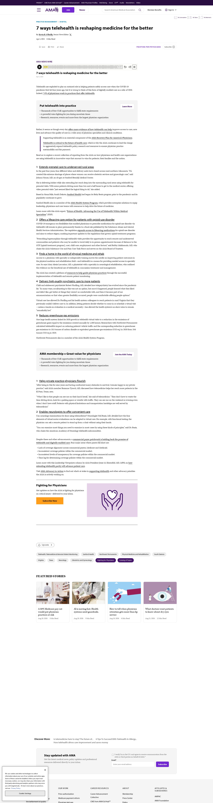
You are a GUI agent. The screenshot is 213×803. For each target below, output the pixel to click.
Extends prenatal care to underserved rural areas (66, 167)
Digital (63, 22)
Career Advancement (72, 3)
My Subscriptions (182, 17)
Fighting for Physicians (149, 47)
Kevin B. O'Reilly (46, 34)
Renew (82, 10)
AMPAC (158, 796)
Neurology (62, 560)
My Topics (195, 17)
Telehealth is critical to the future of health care (65, 143)
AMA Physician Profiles (89, 3)
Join (68, 10)
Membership (128, 794)
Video (138, 3)
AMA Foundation (162, 800)
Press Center (128, 798)
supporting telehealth (99, 471)
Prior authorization (66, 794)
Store (111, 3)
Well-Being (103, 3)
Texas (51, 560)
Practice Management (46, 22)
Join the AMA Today (123, 354)
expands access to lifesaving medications (96, 230)
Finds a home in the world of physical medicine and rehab (71, 253)
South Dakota (159, 554)
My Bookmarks (207, 17)
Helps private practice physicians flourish (62, 381)
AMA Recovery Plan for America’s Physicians (112, 138)
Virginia (41, 560)
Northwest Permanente (108, 554)
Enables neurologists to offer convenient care (64, 411)
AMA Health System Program (84, 203)
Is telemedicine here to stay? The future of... (73, 739)
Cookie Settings (25, 793)
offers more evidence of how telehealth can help (90, 129)
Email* (113, 760)
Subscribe (168, 47)
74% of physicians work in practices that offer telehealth (69, 93)
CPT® (116, 3)
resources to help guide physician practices (86, 273)
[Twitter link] (70, 34)
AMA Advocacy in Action (52, 471)
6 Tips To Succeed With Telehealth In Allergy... (116, 739)
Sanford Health (74, 194)
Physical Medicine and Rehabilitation (135, 554)
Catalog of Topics (125, 560)
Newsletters (130, 3)
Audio (122, 3)
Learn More (127, 106)
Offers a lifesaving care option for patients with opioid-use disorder (77, 219)
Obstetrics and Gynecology (82, 560)
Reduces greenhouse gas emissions (59, 315)
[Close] (45, 770)
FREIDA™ (39, 3)
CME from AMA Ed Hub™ (53, 3)
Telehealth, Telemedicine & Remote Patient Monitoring (57, 554)
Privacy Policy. (15, 788)
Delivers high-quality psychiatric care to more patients (69, 281)
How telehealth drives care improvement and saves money (81, 742)
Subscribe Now (50, 500)
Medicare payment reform (69, 798)
